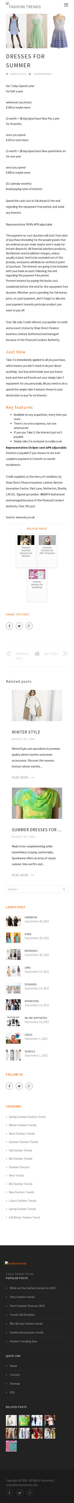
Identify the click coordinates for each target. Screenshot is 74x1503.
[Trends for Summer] (49, 1433)
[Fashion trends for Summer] (37, 1420)
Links (28, 967)
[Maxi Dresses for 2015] (24, 1433)
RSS (12, 1392)
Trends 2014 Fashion (22, 1315)
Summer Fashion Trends (23, 1142)
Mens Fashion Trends (22, 1133)
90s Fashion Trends (20, 1184)
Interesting (32, 1001)
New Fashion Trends (21, 1192)
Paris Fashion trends (22, 1297)
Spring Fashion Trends (22, 1209)
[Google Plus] (29, 625)
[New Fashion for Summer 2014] (49, 1420)
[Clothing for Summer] (11, 1446)
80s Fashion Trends (20, 1158)
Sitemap (15, 1383)
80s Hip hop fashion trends (26, 1323)
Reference (31, 951)
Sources (30, 1051)
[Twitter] (19, 625)
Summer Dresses (43, 73)
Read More (20, 777)
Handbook (31, 917)
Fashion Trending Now (23, 1341)
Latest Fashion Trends (23, 1201)
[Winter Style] (37, 705)
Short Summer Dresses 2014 (27, 1306)
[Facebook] (9, 625)
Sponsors (31, 984)
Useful (29, 1034)
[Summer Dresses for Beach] (37, 803)
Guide (28, 934)
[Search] (64, 889)
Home (13, 1366)
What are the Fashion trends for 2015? (33, 1288)
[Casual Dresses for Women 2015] (37, 1433)
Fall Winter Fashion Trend (24, 1217)
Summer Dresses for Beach (37, 829)
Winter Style (26, 732)
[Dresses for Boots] (11, 1433)
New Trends (16, 1175)
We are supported (36, 1018)
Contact (15, 1375)
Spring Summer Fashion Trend (27, 1117)
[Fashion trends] (23, 7)
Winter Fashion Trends (23, 1125)
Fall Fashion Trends (20, 1150)
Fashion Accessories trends (27, 1332)
